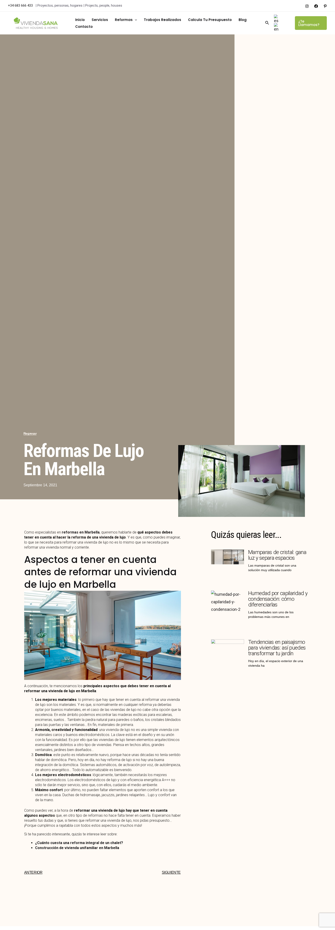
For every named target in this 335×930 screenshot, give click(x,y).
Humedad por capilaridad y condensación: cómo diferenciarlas (277, 599)
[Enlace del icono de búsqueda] (267, 23)
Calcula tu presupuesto (210, 19)
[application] (135, 19)
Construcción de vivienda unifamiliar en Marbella (77, 848)
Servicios (100, 19)
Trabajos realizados (162, 19)
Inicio (80, 19)
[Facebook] (316, 6)
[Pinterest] (325, 6)
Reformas (124, 19)
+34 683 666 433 (21, 5)
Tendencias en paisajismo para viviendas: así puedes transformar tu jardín (277, 648)
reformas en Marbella (81, 532)
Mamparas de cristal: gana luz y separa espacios (277, 555)
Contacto (84, 26)
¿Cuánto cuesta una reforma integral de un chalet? (79, 843)
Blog (243, 19)
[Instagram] (307, 6)
